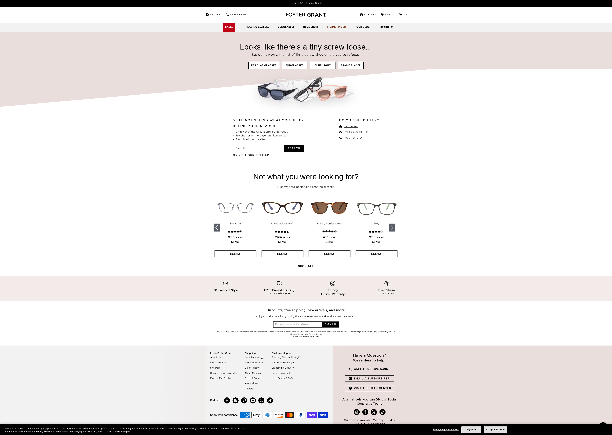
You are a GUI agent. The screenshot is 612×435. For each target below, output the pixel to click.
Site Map (215, 368)
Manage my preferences (446, 430)
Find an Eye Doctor (221, 378)
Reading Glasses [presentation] (257, 27)
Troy (376, 223)
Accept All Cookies (495, 430)
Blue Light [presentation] (310, 27)
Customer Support (282, 353)
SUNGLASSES (295, 65)
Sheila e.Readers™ (282, 223)
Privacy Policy (43, 432)
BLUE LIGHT (323, 65)
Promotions (251, 383)
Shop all (306, 266)
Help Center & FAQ (282, 378)
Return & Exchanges (283, 363)
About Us (215, 357)
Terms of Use (61, 432)
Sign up (330, 324)
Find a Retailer (218, 363)
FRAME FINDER (351, 65)
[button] (257, 27)
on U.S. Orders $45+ (279, 294)
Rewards (250, 389)
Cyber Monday (253, 373)
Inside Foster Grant (221, 353)
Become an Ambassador (223, 373)
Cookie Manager (121, 432)
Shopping (250, 353)
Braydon (235, 223)
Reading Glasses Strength (286, 357)
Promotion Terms (254, 363)
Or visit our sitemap (251, 155)
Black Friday (252, 368)
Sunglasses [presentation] (286, 27)
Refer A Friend (253, 378)
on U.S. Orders (386, 294)
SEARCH (294, 148)
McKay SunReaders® (329, 223)
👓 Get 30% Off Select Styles (306, 3)
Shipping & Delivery (283, 368)
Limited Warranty (281, 373)
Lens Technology (254, 357)
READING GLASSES (264, 65)
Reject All (471, 430)
